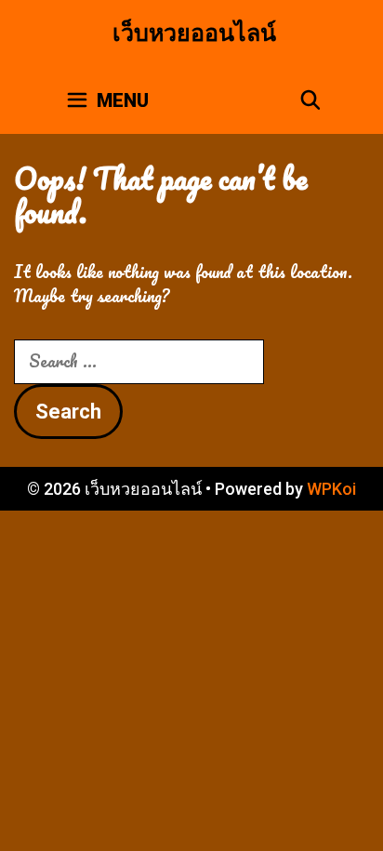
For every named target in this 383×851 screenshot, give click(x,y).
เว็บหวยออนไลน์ (194, 33)
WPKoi (331, 489)
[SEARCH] (310, 100)
